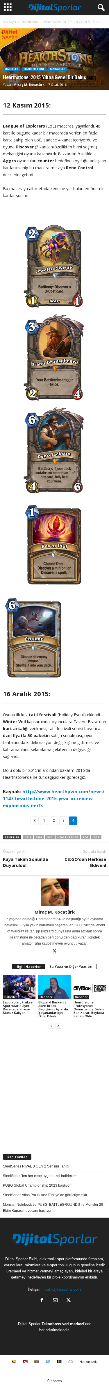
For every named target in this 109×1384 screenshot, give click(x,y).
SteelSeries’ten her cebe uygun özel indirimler (39, 1176)
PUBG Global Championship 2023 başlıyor (37, 1185)
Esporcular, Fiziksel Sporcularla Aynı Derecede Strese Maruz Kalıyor (18, 1007)
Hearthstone (30, 22)
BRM (39, 837)
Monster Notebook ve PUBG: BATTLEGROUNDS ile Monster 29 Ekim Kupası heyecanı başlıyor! (53, 1208)
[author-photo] (54, 892)
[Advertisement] (54, 1088)
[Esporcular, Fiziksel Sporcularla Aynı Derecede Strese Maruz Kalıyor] (19, 987)
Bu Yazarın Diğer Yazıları (70, 966)
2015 (28, 837)
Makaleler (57, 69)
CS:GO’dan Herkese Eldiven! (85, 862)
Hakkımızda (89, 1361)
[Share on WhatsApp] (68, 1370)
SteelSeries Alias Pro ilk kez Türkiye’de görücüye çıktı (45, 1195)
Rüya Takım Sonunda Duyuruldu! (25, 862)
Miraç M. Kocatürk (28, 84)
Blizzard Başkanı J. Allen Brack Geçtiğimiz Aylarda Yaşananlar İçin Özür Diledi (53, 1009)
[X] (54, 952)
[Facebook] (42, 1300)
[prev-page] (51, 1026)
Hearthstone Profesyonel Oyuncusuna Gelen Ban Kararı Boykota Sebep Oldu (89, 1009)
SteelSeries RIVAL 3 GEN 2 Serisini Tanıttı (36, 1166)
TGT (96, 837)
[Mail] (55, 1300)
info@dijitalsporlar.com (62, 1289)
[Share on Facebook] (13, 1370)
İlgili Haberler (29, 966)
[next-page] (58, 1026)
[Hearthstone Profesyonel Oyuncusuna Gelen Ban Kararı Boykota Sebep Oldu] (90, 987)
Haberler (11, 69)
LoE (85, 837)
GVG (50, 837)
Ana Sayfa (9, 22)
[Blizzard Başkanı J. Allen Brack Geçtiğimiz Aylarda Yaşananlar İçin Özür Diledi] (54, 987)
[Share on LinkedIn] (95, 1370)
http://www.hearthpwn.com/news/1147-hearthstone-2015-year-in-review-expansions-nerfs (54, 798)
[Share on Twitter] (41, 1370)
